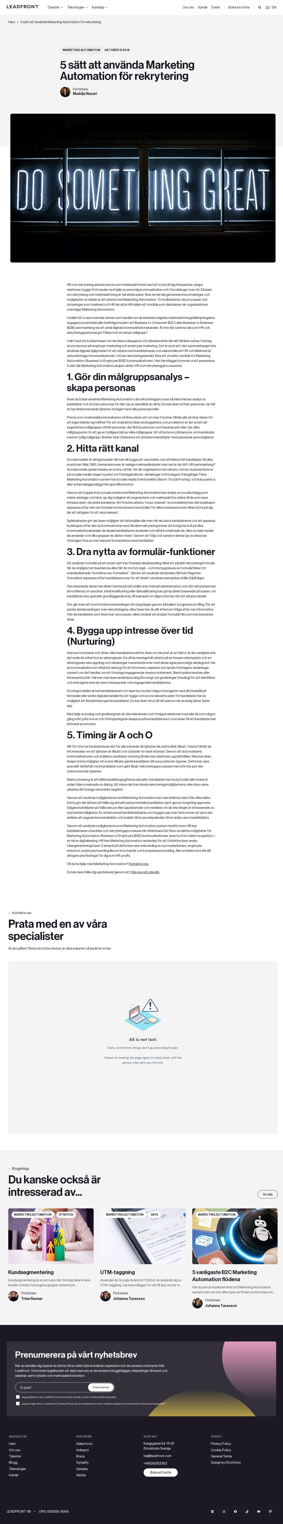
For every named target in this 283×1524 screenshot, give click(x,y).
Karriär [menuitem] (203, 7)
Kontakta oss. (139, 864)
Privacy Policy (65, 1403)
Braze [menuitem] (80, 1456)
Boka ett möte (160, 1472)
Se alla (267, 1194)
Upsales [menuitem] (82, 1469)
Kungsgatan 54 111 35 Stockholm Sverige (159, 1446)
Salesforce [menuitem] (84, 1443)
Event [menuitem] (216, 7)
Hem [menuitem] (12, 1443)
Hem (11, 22)
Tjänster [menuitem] (15, 1456)
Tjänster (53, 7)
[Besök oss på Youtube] (259, 1511)
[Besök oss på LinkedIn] (212, 1511)
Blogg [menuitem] (13, 1462)
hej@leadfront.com (158, 1456)
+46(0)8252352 (155, 1463)
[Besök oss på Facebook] (235, 1511)
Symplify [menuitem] (82, 1462)
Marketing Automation (81, 50)
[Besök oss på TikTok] (247, 1511)
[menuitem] (273, 7)
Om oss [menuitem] (188, 7)
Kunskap (98, 7)
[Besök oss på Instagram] (224, 1511)
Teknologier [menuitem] (17, 1469)
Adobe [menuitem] (81, 1475)
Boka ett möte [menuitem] (239, 7)
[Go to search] (259, 7)
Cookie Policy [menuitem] (221, 1450)
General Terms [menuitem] (221, 1456)
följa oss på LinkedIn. (145, 872)
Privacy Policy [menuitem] (221, 1443)
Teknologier (75, 7)
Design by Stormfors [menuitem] (226, 1462)
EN (274, 7)
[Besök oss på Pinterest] (270, 1511)
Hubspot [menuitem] (82, 1450)
